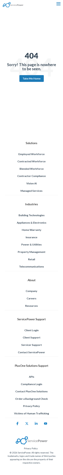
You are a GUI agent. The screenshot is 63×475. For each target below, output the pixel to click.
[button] (58, 3)
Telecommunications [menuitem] (31, 266)
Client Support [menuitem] (31, 337)
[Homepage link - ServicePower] (31, 443)
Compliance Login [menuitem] (31, 384)
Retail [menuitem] (31, 259)
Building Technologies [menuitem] (32, 215)
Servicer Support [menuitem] (31, 344)
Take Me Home (32, 78)
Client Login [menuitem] (31, 330)
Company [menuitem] (31, 290)
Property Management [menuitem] (31, 251)
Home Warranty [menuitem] (31, 229)
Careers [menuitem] (31, 298)
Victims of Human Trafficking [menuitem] (31, 413)
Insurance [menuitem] (31, 237)
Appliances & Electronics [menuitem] (31, 222)
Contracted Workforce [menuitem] (31, 161)
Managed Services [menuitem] (31, 190)
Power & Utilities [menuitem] (31, 244)
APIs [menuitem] (31, 376)
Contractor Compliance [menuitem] (31, 175)
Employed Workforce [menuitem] (31, 154)
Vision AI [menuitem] (31, 183)
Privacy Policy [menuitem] (31, 405)
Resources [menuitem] (31, 305)
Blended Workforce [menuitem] (32, 168)
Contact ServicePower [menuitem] (31, 352)
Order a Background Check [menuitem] (31, 398)
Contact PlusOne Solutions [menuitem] (31, 391)
